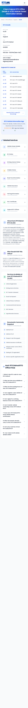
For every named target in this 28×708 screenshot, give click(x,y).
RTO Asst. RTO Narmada (16, 108)
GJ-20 (4, 104)
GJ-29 (4, 83)
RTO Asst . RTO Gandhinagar (17, 80)
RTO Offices (9, 19)
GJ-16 (4, 101)
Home (2, 19)
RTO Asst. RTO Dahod (15, 104)
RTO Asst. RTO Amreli (15, 90)
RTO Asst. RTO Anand (15, 94)
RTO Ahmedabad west (16, 76)
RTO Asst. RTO (13, 83)
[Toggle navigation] (24, 3)
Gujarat (15, 19)
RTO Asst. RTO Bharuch (16, 101)
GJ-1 (4, 76)
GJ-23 (4, 94)
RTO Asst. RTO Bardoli (15, 97)
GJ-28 (4, 87)
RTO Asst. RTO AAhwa (15, 87)
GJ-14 (4, 90)
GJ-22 (4, 108)
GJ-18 (4, 80)
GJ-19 (4, 97)
